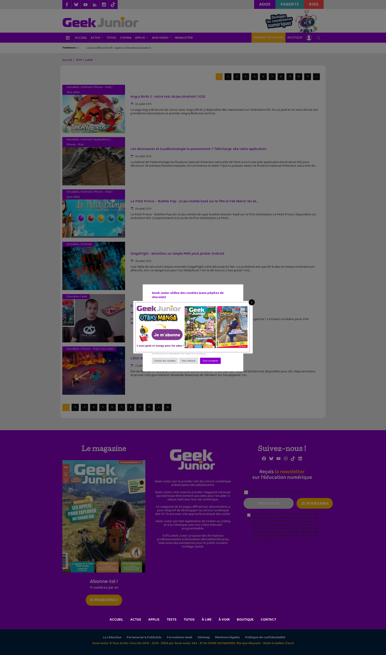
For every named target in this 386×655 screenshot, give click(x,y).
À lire (206, 619)
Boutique (245, 619)
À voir (224, 619)
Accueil (116, 619)
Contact (268, 619)
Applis (153, 619)
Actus (135, 619)
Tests (172, 619)
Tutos (189, 619)
